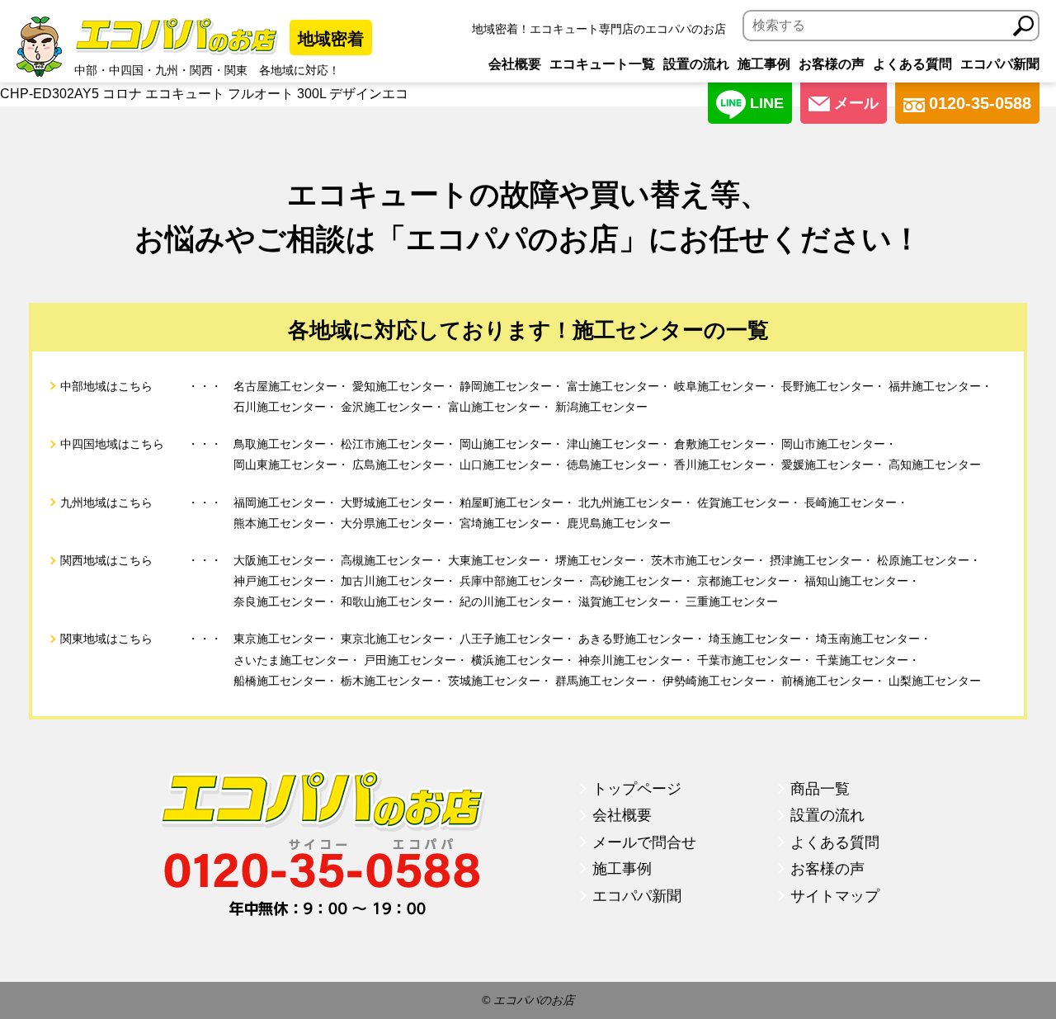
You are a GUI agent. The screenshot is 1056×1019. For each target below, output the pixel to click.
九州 (166, 70)
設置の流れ (696, 64)
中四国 (126, 70)
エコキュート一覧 (602, 64)
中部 (85, 70)
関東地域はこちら (106, 638)
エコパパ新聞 (1000, 64)
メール (856, 103)
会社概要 (514, 64)
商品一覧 (820, 789)
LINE (767, 103)
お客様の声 (832, 64)
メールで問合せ (644, 842)
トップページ (636, 789)
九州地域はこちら (106, 502)
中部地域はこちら (106, 386)
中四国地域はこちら (112, 444)
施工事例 (764, 64)
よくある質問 (912, 64)
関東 (236, 70)
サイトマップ (834, 896)
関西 (201, 70)
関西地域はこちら (106, 560)
